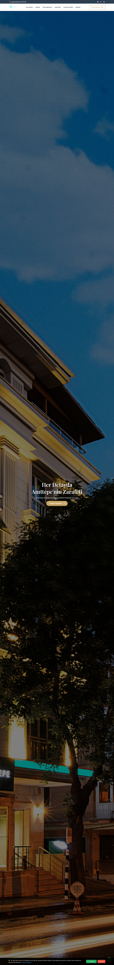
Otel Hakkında (47, 7)
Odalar (37, 7)
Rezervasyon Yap (97, 7)
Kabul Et (92, 961)
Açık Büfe (57, 7)
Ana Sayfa (29, 7)
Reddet (102, 961)
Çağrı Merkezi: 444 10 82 (18, 2)
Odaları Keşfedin (55, 503)
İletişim (78, 7)
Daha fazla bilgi (26, 962)
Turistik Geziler (68, 7)
